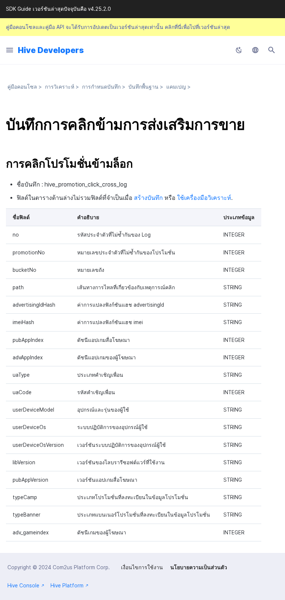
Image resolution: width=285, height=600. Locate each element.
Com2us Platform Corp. (81, 567)
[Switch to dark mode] (239, 50)
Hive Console (23, 586)
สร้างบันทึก (148, 197)
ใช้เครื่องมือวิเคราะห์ (204, 197)
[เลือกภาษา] (255, 50)
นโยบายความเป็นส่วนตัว (198, 567)
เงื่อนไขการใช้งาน (142, 567)
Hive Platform (66, 586)
